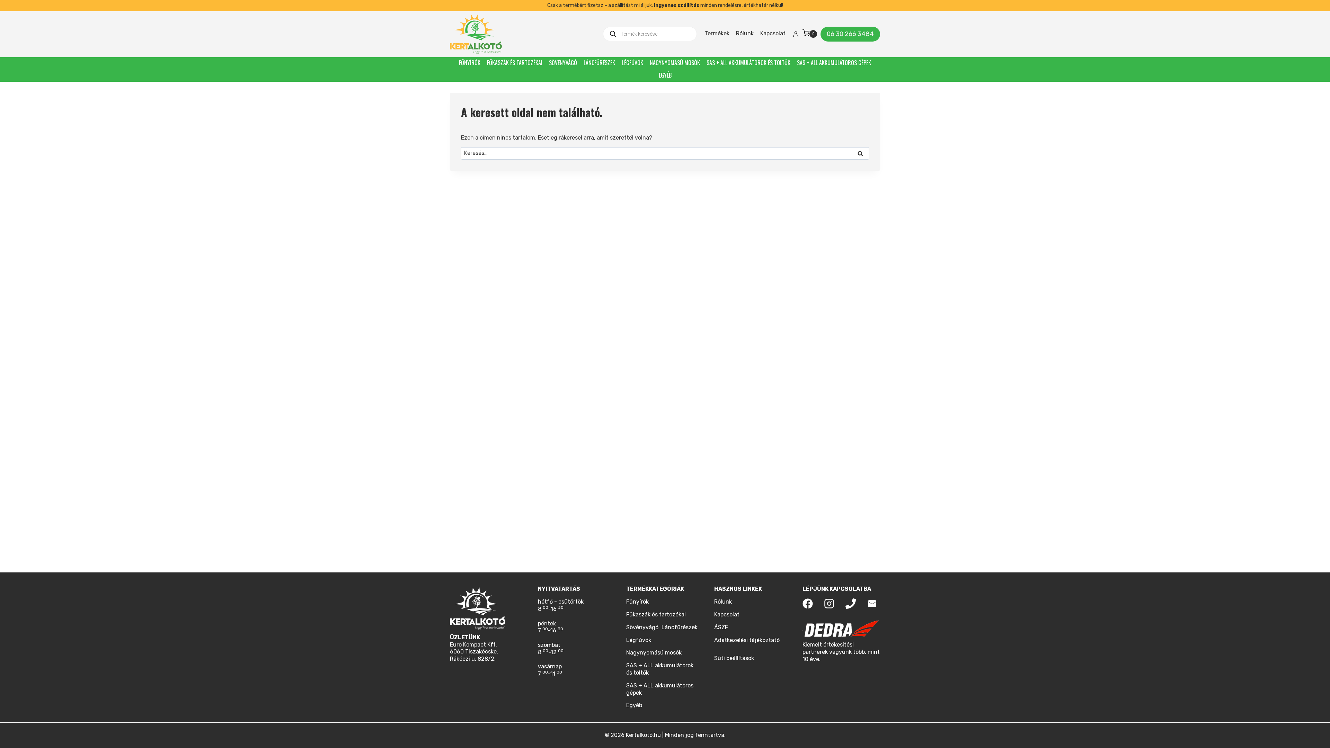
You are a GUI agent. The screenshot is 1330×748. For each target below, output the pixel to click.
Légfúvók (632, 63)
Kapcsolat (773, 33)
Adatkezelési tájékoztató (747, 640)
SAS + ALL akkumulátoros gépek (834, 63)
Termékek (717, 33)
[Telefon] (850, 604)
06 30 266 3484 (850, 34)
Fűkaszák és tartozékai (514, 63)
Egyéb (665, 75)
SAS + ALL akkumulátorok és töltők (748, 63)
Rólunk (745, 33)
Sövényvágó (563, 63)
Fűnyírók (469, 63)
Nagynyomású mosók (675, 63)
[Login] (795, 34)
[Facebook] (808, 604)
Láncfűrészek (599, 63)
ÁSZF (721, 627)
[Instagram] (829, 604)
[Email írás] (872, 604)
